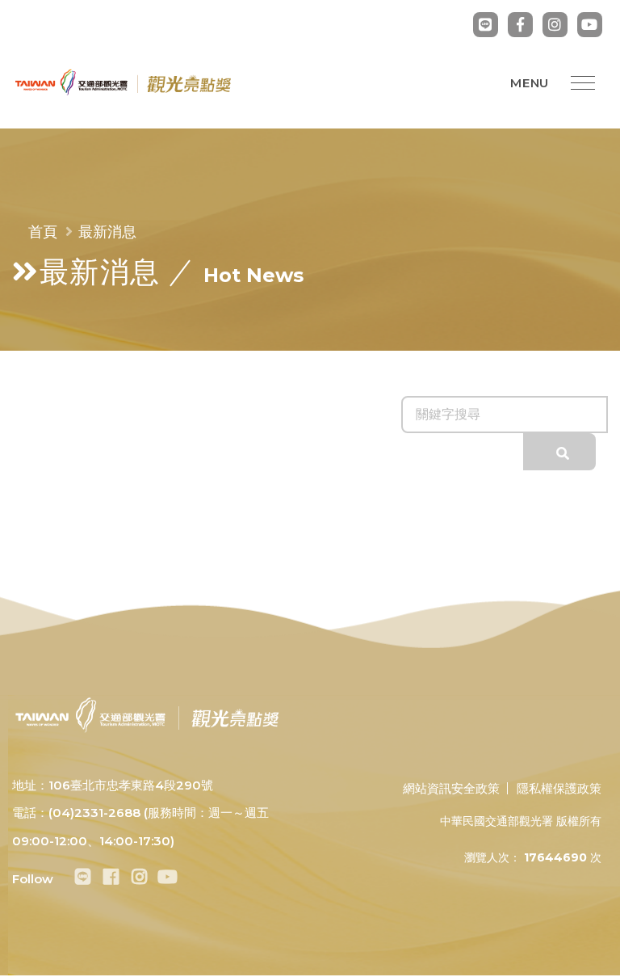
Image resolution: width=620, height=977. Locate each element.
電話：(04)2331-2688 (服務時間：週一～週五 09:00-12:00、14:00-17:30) (140, 827)
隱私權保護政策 (559, 788)
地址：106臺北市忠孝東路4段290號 (112, 785)
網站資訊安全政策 (451, 788)
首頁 (42, 232)
